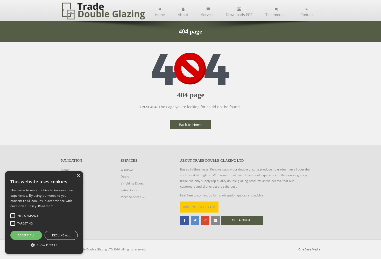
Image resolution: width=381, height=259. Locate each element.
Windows (127, 170)
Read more (45, 206)
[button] (44, 244)
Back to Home (190, 124)
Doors (125, 176)
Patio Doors (129, 190)
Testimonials (276, 14)
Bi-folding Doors (132, 183)
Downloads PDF (239, 14)
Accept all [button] (26, 235)
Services (208, 14)
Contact (307, 14)
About (183, 14)
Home (160, 14)
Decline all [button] (61, 235)
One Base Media (309, 249)
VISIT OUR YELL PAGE (199, 207)
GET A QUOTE (242, 220)
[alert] (44, 212)
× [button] (78, 176)
